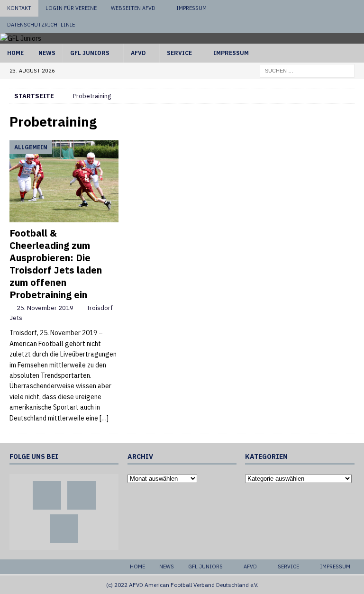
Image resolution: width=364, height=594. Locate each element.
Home (15, 52)
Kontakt (19, 8)
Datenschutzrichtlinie (41, 24)
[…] (104, 418)
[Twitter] (337, 8)
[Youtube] (355, 8)
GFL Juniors (89, 52)
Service (179, 52)
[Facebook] (319, 8)
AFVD (138, 52)
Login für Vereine (71, 8)
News (46, 52)
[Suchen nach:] (307, 70)
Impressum (191, 8)
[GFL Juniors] (20, 38)
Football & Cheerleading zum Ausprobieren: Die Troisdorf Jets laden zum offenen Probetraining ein (55, 264)
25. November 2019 (45, 308)
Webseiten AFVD (133, 8)
